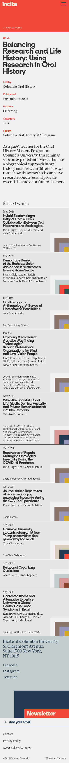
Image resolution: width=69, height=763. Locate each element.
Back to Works (14, 27)
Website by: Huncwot (55, 758)
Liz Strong (10, 111)
